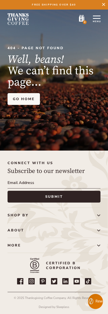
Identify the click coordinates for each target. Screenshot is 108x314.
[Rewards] (95, 301)
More (14, 245)
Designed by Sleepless (54, 307)
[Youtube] (77, 281)
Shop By (18, 215)
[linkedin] (65, 281)
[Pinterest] (43, 281)
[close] (103, 4)
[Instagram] (31, 281)
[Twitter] (54, 281)
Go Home (24, 99)
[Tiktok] (88, 281)
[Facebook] (20, 281)
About (16, 230)
